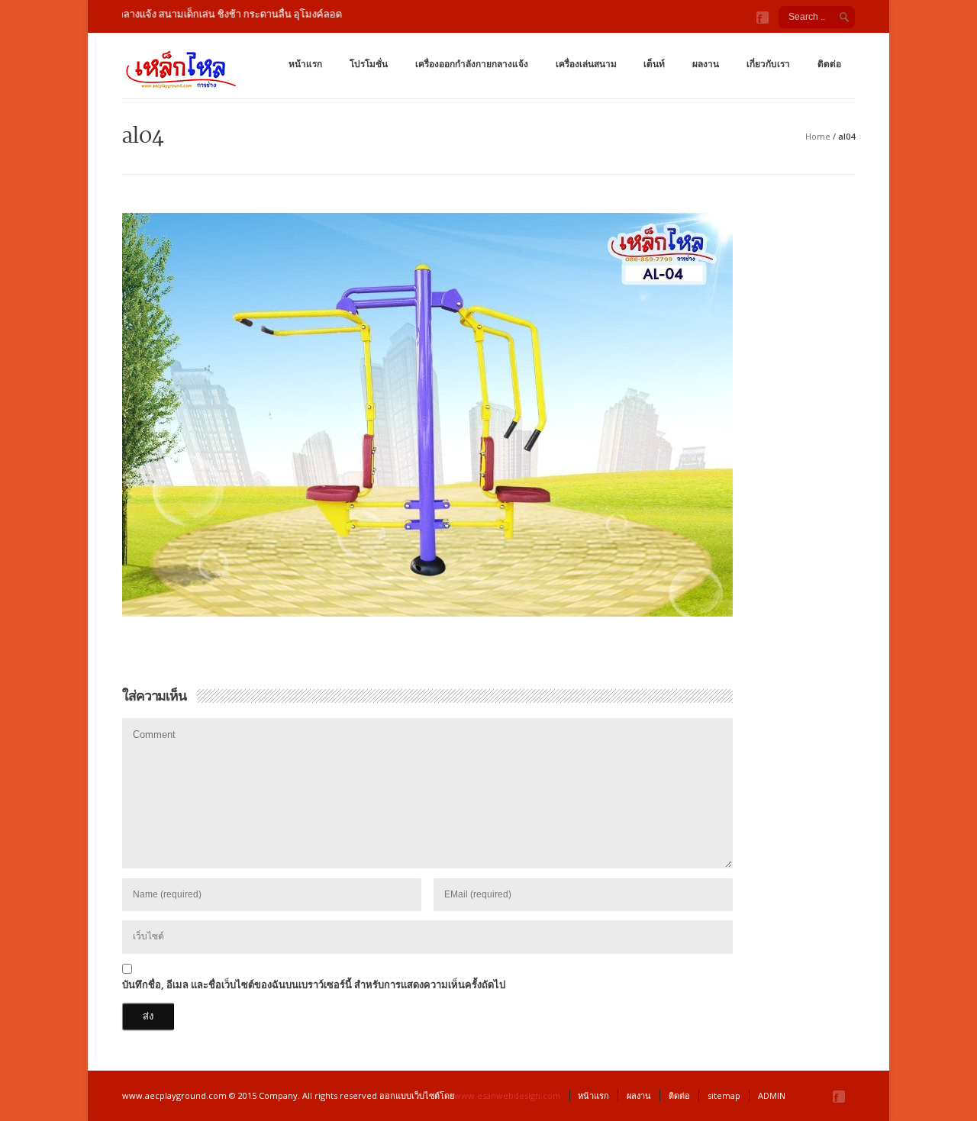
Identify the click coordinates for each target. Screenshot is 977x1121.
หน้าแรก (305, 63)
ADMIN (771, 1095)
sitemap (724, 1095)
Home (817, 136)
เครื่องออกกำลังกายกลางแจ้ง (471, 63)
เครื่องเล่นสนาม (586, 63)
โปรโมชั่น (369, 63)
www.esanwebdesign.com (507, 1095)
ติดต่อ (829, 63)
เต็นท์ (654, 63)
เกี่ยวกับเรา (768, 63)
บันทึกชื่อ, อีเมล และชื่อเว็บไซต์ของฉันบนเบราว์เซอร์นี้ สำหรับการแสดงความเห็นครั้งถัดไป (313, 984)
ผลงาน (705, 63)
